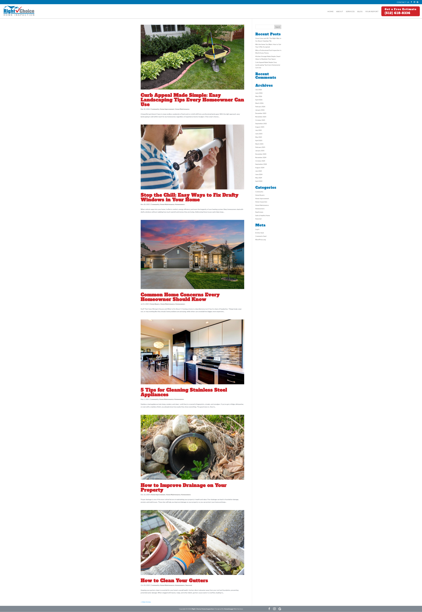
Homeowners (180, 204)
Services (350, 11)
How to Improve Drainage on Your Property (184, 487)
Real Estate (259, 212)
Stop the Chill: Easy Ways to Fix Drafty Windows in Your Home (189, 197)
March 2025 (259, 144)
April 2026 (258, 100)
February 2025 (260, 147)
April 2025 (258, 140)
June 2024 (258, 174)
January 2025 (259, 151)
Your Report (372, 11)
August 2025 (259, 127)
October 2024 (260, 161)
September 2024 (261, 164)
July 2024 (258, 171)
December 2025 (260, 113)
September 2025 (261, 123)
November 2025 (260, 117)
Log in (257, 229)
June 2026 (258, 93)
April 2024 (258, 181)
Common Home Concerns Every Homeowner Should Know (180, 296)
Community (155, 109)
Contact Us (403, 2)
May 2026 (258, 96)
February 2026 (260, 106)
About (339, 11)
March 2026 (259, 103)
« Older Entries (146, 602)
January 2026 (259, 110)
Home (330, 11)
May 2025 (258, 137)
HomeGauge (228, 609)
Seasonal (188, 585)
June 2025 (258, 134)
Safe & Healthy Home (262, 215)
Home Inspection (261, 202)
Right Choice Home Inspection (203, 609)
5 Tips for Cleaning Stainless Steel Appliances (184, 392)
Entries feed (259, 233)
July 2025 (258, 130)
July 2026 (258, 90)
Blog (360, 11)
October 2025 (260, 120)
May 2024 (258, 178)
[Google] (417, 2)
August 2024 (259, 167)
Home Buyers (155, 304)
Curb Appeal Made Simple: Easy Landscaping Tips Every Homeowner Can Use (192, 100)
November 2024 (260, 157)
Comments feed (260, 236)
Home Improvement (167, 109)
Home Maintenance (182, 109)
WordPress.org (260, 239)
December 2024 (260, 154)
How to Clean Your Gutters (174, 580)
